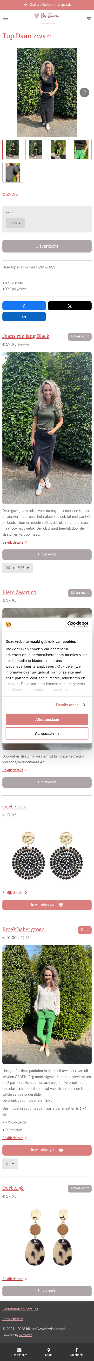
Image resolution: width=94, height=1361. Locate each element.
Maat (10, 213)
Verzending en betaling (20, 1309)
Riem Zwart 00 (19, 592)
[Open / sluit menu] (5, 18)
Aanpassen (44, 733)
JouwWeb (25, 1335)
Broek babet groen (23, 929)
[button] (12, 149)
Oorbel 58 (13, 1188)
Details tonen (67, 705)
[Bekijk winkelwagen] (88, 18)
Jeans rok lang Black (25, 336)
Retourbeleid (12, 1319)
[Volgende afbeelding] (84, 92)
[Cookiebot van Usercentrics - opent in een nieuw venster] (67, 624)
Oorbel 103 (14, 806)
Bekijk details (12, 543)
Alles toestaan (47, 719)
